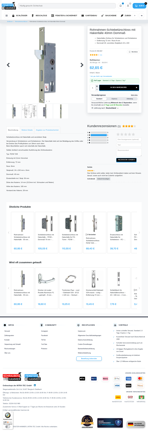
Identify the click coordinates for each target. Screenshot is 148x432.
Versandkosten (107, 76)
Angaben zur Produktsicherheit (47, 130)
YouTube (44, 344)
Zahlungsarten (9, 335)
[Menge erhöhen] (97, 86)
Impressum (81, 331)
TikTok (43, 340)
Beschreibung (13, 130)
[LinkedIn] (35, 385)
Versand (7, 331)
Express (114, 99)
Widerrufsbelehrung (84, 353)
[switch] (7, 426)
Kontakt (7, 340)
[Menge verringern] (97, 89)
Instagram (44, 331)
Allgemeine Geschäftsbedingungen (89, 335)
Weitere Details (27, 130)
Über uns (7, 353)
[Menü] (11, 412)
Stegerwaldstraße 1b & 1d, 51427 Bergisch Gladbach (22, 389)
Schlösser (10, 21)
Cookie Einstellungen (85, 344)
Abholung (130, 99)
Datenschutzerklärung (85, 340)
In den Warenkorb (118, 87)
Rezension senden (126, 160)
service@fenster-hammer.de (18, 410)
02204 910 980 (14, 403)
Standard (99, 99)
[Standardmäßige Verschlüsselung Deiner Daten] (110, 423)
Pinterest (44, 349)
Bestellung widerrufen (89, 358)
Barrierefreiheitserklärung (86, 349)
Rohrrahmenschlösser (21, 21)
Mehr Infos (134, 95)
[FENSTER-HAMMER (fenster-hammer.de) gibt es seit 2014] (87, 421)
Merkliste (135, 52)
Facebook (44, 335)
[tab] (13, 130)
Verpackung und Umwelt (12, 344)
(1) (101, 55)
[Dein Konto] (128, 6)
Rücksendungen (9, 349)
